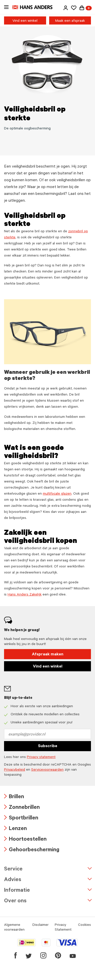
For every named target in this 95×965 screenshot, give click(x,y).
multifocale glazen (57, 494)
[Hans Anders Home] (35, 7)
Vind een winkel (24, 21)
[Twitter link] (29, 955)
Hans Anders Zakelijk (25, 595)
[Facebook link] (15, 955)
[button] (66, 8)
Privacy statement (41, 757)
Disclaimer (40, 925)
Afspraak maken (47, 654)
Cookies (84, 925)
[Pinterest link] (58, 955)
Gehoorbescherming (31, 850)
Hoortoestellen (25, 840)
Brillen (14, 797)
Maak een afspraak (70, 21)
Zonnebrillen (22, 808)
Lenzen (15, 829)
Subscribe (47, 746)
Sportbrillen (21, 818)
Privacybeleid (14, 770)
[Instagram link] (43, 955)
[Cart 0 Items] (82, 8)
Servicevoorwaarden (47, 770)
